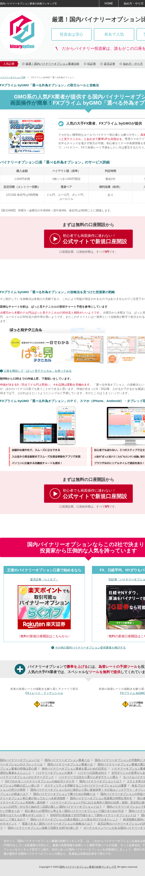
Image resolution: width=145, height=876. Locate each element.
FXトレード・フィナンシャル (44, 693)
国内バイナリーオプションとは (20, 760)
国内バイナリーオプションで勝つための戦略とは (64, 794)
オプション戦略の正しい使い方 (20, 785)
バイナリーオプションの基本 (54, 772)
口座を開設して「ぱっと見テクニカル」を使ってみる (38, 370)
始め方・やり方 (133, 63)
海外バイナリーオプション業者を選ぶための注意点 (74, 768)
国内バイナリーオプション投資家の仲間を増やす (101, 798)
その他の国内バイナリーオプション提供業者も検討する (90, 647)
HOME (109, 3)
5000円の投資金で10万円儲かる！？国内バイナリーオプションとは (93, 815)
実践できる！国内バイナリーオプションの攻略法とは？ (57, 823)
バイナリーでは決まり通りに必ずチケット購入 (88, 777)
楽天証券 (109, 63)
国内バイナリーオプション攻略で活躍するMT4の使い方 (43, 827)
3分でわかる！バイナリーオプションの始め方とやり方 (39, 781)
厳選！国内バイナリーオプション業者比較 (52, 63)
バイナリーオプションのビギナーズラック (27, 777)
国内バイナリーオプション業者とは (67, 760)
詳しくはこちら (88, 239)
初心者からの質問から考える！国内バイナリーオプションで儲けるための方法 (74, 810)
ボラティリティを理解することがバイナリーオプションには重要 (86, 785)
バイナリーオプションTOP (12, 77)
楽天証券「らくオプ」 (44, 579)
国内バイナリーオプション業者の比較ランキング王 (87, 866)
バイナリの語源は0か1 (92, 772)
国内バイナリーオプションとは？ (100, 781)
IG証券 (91, 63)
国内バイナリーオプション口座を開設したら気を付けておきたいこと (74, 819)
